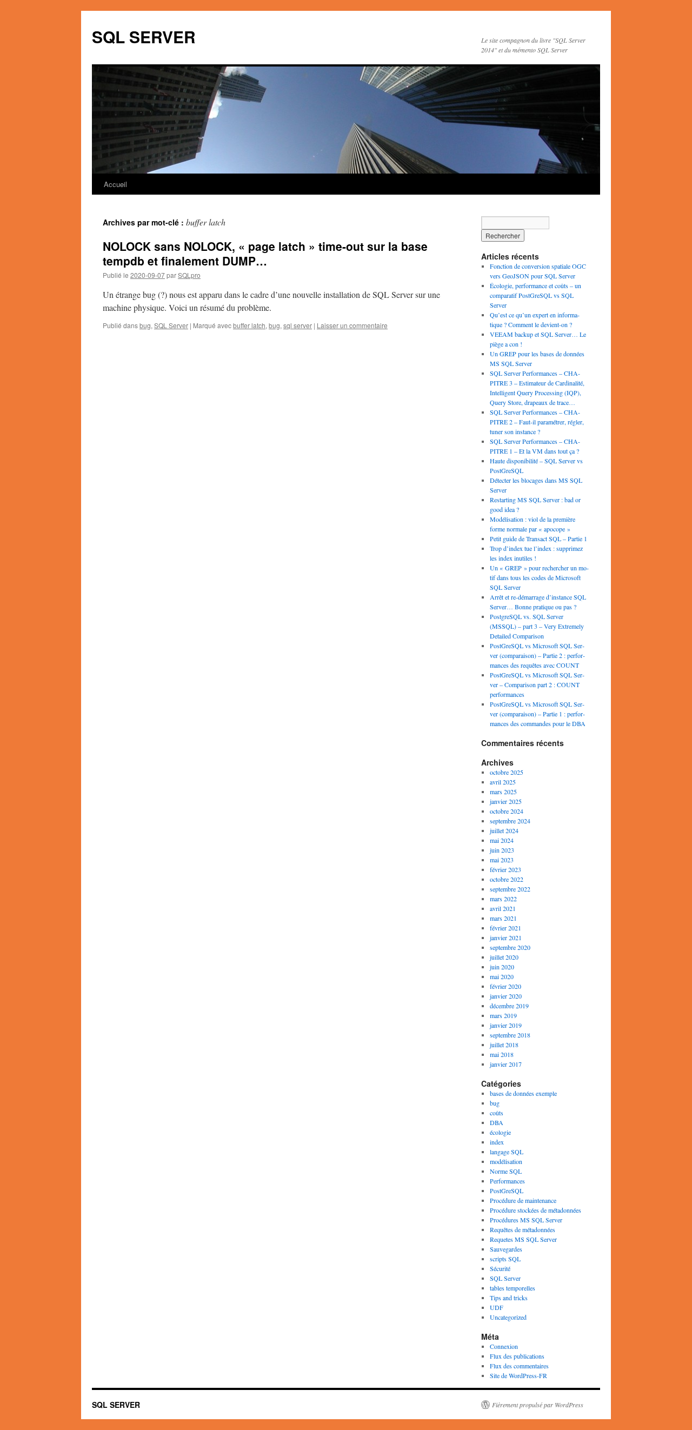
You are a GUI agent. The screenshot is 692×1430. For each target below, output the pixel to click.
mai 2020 (502, 976)
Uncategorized (508, 1317)
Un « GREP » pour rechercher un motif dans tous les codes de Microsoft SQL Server (539, 577)
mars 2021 (503, 918)
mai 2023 (502, 859)
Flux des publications (517, 1356)
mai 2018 (502, 1054)
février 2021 (505, 927)
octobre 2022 (506, 879)
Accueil (115, 184)
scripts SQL (505, 1258)
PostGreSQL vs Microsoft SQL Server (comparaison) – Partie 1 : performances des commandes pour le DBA (537, 714)
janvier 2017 (506, 1064)
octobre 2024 (506, 811)
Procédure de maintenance (523, 1200)
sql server (297, 325)
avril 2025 (503, 781)
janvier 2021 (506, 937)
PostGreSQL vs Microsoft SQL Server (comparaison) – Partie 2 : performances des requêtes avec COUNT (537, 655)
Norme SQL (506, 1171)
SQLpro (189, 275)
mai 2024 (502, 840)
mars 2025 (503, 791)
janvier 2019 (506, 1025)
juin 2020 (502, 966)
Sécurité (500, 1268)
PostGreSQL (506, 1190)
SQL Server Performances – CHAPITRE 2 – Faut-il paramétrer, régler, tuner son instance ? (537, 422)
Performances (507, 1180)
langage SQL (506, 1151)
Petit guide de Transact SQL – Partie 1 (538, 538)
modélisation (506, 1161)
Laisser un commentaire (352, 325)
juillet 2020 (504, 957)
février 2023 (505, 869)
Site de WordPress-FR (518, 1375)
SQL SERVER (144, 36)
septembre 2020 (510, 947)
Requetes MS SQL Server (523, 1239)
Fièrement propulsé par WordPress (537, 1404)
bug (145, 325)
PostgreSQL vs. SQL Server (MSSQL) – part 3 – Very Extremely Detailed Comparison (537, 626)
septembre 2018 (510, 1034)
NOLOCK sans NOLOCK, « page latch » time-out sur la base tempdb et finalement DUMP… (265, 253)
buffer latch (249, 325)
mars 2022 (503, 898)
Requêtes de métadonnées (522, 1229)
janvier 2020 (506, 996)
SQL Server (171, 325)
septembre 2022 (510, 888)
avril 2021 (503, 908)
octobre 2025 (506, 772)
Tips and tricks (509, 1297)
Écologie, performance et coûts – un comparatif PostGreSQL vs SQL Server (535, 295)
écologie (500, 1132)
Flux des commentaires (519, 1365)
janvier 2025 (506, 801)
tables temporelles (512, 1287)
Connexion (504, 1346)
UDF (496, 1307)
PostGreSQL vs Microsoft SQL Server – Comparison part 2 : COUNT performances (537, 684)
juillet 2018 (504, 1044)
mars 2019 (503, 1015)
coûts (496, 1112)
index (497, 1142)
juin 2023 (502, 850)
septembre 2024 (510, 820)
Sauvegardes (506, 1249)
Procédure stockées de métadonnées (535, 1210)
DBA (496, 1122)
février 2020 (505, 986)
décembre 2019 (509, 1005)
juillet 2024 (504, 830)
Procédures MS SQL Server (526, 1219)
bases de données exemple (523, 1093)
